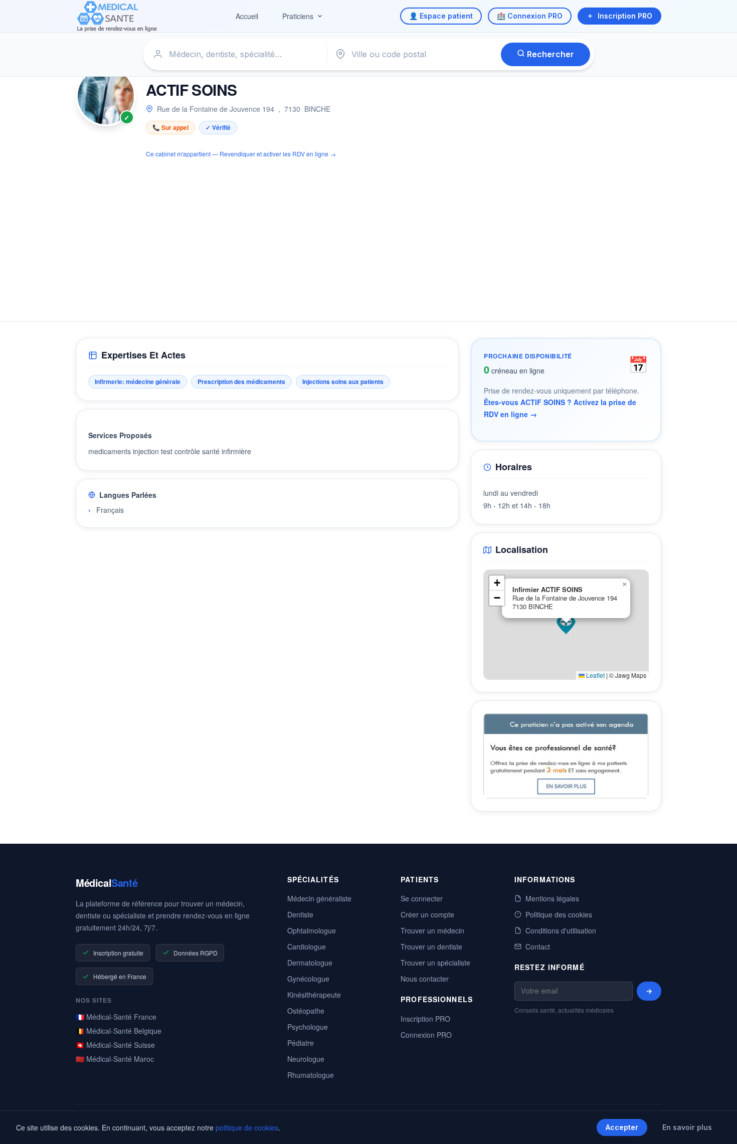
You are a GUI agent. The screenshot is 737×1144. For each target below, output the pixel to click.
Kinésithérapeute (314, 995)
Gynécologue (308, 979)
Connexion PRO (426, 1035)
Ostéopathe (305, 1011)
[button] (566, 625)
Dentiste (300, 914)
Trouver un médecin (432, 930)
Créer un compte (427, 914)
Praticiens (297, 16)
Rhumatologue (310, 1075)
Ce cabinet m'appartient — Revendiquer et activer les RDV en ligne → (241, 153)
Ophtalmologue (311, 930)
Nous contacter (425, 979)
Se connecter (422, 898)
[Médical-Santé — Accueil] (117, 16)
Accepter (622, 1127)
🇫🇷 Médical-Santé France (116, 1017)
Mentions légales (552, 898)
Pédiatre (300, 1043)
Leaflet (595, 675)
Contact (537, 946)
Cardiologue (306, 946)
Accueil (247, 16)
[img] (566, 624)
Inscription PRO (625, 16)
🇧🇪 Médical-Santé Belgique (118, 1031)
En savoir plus (687, 1127)
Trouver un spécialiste (435, 963)
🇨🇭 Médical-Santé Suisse (115, 1045)
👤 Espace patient (441, 16)
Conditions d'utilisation (560, 930)
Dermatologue (309, 963)
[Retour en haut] (718, 1126)
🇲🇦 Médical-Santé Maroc (115, 1059)
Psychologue (307, 1027)
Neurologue (305, 1059)
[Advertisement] (368, 234)
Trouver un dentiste (431, 946)
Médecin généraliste (319, 898)
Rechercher (549, 54)
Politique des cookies (558, 914)
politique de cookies (247, 1127)
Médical (106, 882)
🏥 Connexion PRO (530, 16)
